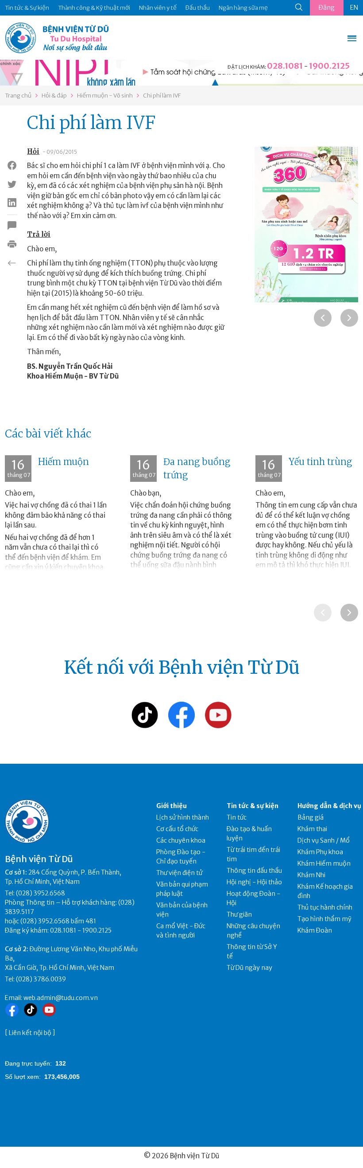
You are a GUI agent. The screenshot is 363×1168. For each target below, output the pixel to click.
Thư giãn (239, 914)
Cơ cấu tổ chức (177, 829)
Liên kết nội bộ (30, 1033)
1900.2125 (329, 66)
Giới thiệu (171, 806)
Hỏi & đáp (54, 95)
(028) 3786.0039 (41, 979)
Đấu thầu (197, 8)
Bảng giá (310, 817)
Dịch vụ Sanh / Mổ (323, 840)
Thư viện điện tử (179, 873)
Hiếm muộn (63, 461)
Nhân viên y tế (158, 8)
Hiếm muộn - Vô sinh (105, 95)
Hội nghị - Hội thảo (254, 882)
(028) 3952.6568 (40, 893)
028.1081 (285, 66)
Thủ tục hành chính (324, 907)
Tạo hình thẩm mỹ (324, 919)
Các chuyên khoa (180, 840)
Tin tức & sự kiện (252, 806)
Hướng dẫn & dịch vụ (329, 806)
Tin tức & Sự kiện (27, 8)
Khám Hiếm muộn (324, 863)
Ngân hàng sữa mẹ (243, 8)
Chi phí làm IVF (162, 95)
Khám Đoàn (314, 930)
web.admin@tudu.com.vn (60, 998)
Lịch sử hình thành (182, 817)
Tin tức (237, 817)
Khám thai (312, 829)
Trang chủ (18, 95)
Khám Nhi (311, 875)
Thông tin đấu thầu (254, 871)
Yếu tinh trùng (320, 461)
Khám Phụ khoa (320, 852)
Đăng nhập (327, 10)
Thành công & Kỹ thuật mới (94, 8)
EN (354, 8)
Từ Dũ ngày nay (249, 968)
